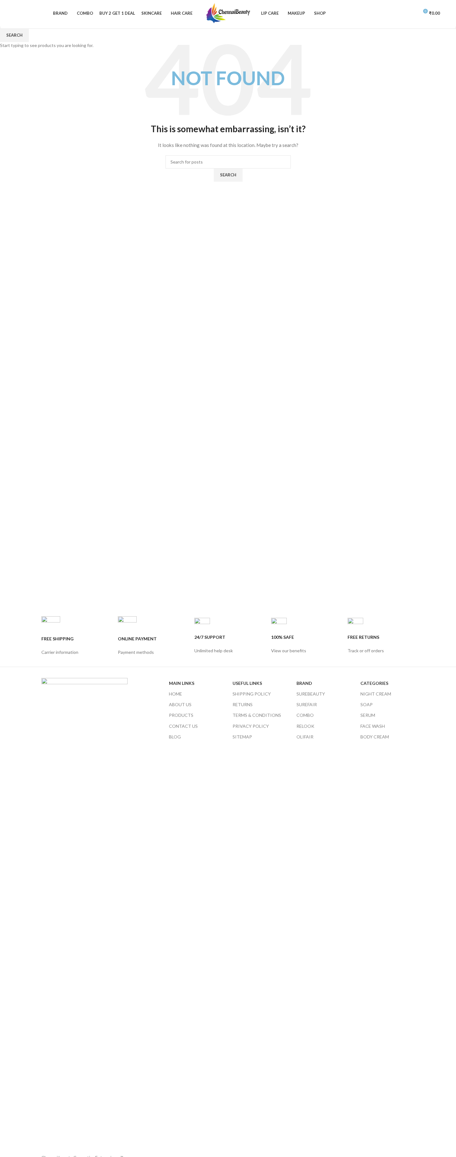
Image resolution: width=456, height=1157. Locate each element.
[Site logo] (228, 12)
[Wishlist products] (29, 13)
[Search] (18, 13)
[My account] (411, 13)
